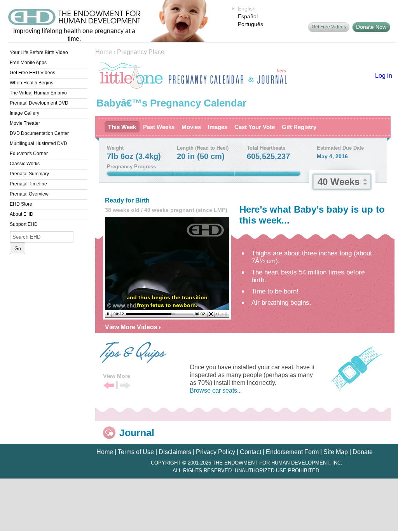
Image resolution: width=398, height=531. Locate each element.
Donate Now (371, 27)
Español (248, 16)
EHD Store (21, 204)
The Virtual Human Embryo (38, 93)
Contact (250, 452)
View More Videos (132, 327)
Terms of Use (136, 452)
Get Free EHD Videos (32, 72)
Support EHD (24, 224)
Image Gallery (24, 113)
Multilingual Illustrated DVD (38, 143)
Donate (363, 452)
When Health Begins (31, 83)
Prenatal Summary (29, 173)
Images (217, 127)
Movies (191, 127)
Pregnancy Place (140, 52)
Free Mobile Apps (28, 62)
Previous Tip (108, 386)
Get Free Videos (329, 27)
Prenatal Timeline (28, 184)
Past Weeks (159, 127)
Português (250, 24)
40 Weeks (339, 181)
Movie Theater (25, 123)
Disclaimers (175, 452)
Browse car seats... (216, 390)
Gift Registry (299, 127)
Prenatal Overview (29, 194)
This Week (122, 127)
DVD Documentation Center (39, 133)
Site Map (335, 452)
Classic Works (25, 163)
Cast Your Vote (254, 127)
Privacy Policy (215, 452)
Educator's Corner (29, 153)
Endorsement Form (292, 452)
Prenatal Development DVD (39, 103)
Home (103, 52)
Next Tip (125, 386)
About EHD (21, 214)
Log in (383, 75)
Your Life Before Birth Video (39, 52)
